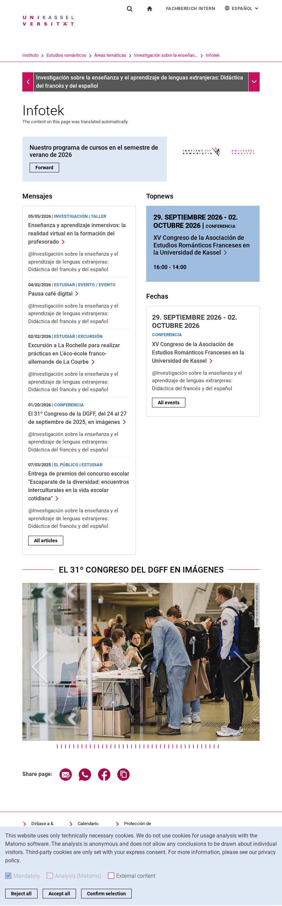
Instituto (30, 55)
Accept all (59, 893)
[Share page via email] (65, 779)
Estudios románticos (66, 55)
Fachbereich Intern (190, 8)
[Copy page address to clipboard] (123, 779)
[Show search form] (129, 8)
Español (246, 8)
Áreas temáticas (110, 55)
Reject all (21, 893)
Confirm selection (106, 893)
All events (169, 402)
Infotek (213, 55)
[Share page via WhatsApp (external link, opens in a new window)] (85, 779)
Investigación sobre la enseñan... (166, 55)
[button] (40, 667)
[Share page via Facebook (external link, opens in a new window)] (104, 779)
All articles (45, 540)
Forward (47, 167)
